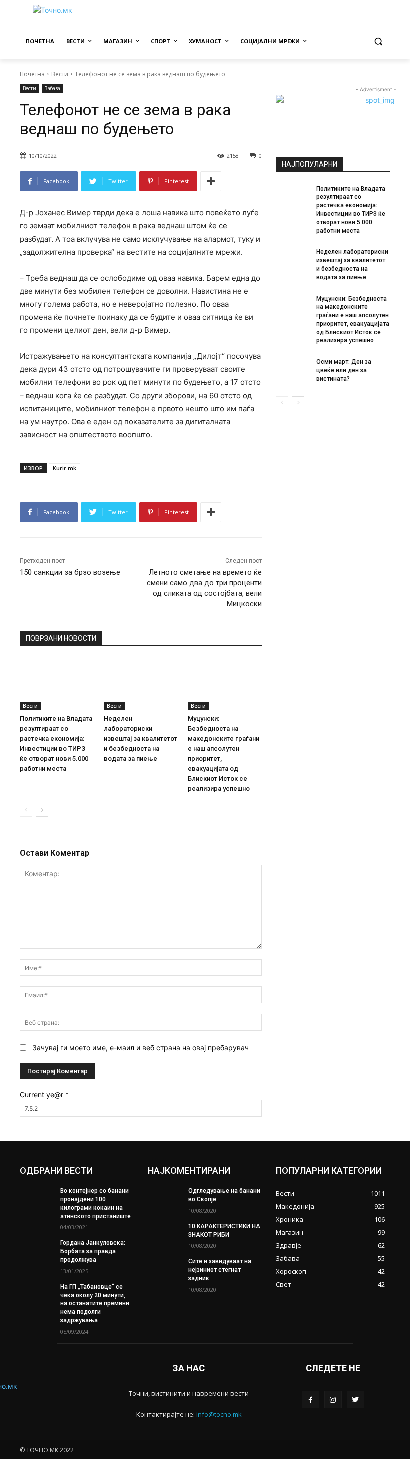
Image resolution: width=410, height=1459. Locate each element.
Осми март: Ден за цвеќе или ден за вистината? (344, 370)
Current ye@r (44, 1094)
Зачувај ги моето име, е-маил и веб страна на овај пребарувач (140, 1047)
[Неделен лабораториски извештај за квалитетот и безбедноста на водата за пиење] (141, 685)
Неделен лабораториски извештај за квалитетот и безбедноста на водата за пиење (141, 738)
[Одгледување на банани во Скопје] (165, 1199)
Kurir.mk (64, 468)
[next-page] (42, 810)
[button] (378, 41)
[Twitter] (355, 1399)
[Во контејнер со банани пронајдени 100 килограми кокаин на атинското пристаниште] (37, 1199)
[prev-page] (26, 810)
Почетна (32, 74)
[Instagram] (333, 1399)
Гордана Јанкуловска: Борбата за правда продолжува (93, 1251)
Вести (60, 74)
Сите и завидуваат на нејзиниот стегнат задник (220, 1270)
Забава (52, 88)
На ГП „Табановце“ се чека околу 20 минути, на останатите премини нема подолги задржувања (95, 1303)
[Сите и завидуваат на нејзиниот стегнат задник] (165, 1269)
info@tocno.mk (219, 1414)
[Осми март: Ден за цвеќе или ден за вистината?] (293, 370)
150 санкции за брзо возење (70, 572)
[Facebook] (311, 1399)
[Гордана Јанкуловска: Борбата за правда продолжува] (37, 1251)
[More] (211, 181)
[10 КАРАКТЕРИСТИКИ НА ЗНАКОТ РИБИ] (165, 1234)
